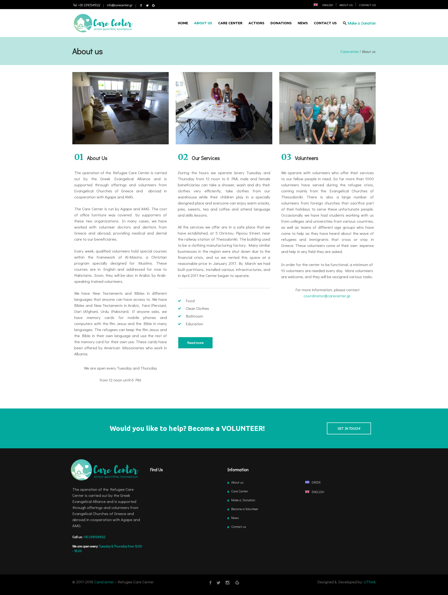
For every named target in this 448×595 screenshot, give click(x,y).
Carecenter (349, 51)
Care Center (239, 491)
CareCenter (104, 582)
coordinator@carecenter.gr (327, 295)
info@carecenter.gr (120, 5)
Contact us (238, 526)
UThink (370, 582)
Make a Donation (243, 500)
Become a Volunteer (244, 509)
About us (237, 482)
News (235, 517)
